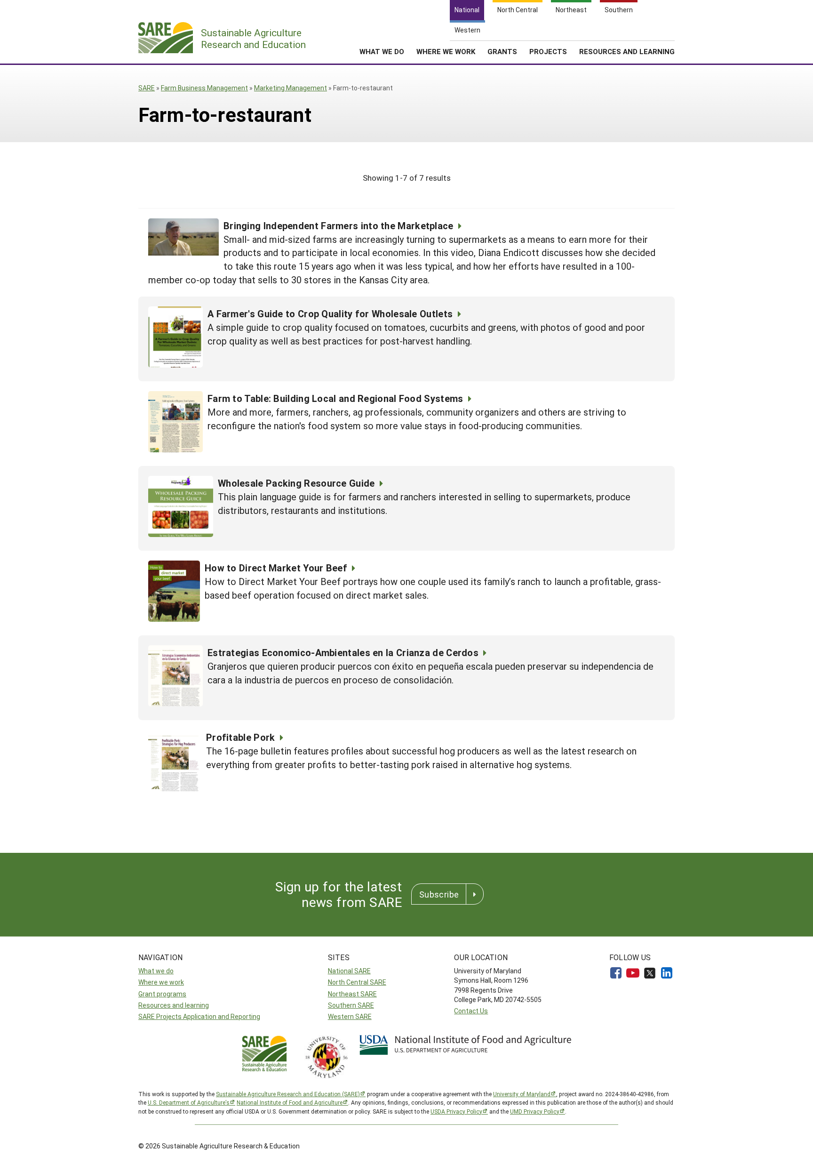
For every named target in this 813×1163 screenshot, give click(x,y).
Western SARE (350, 1016)
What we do (156, 970)
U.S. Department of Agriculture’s (189, 1102)
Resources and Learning (627, 51)
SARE (146, 87)
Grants (502, 51)
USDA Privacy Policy (456, 1111)
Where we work (161, 982)
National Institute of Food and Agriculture (290, 1102)
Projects (548, 51)
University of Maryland (521, 1094)
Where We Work (445, 51)
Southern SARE (351, 1005)
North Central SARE (357, 982)
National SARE (349, 970)
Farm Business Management (204, 87)
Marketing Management (290, 87)
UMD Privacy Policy (534, 1111)
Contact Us (471, 1010)
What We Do (381, 51)
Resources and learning (173, 1005)
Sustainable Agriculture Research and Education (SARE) (288, 1094)
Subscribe (439, 894)
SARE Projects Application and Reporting (199, 1016)
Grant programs (162, 993)
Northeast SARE (352, 993)
